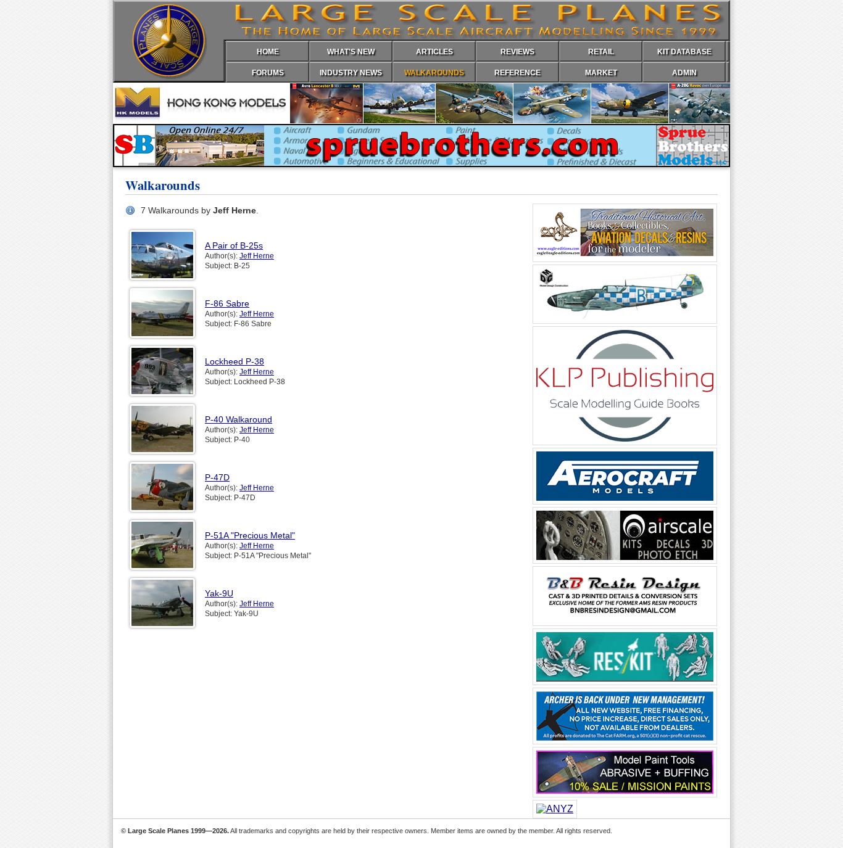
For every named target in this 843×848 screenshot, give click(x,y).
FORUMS (268, 72)
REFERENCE (517, 72)
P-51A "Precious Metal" (250, 535)
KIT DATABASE (684, 51)
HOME (268, 51)
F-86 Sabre (227, 303)
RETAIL (601, 51)
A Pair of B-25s (234, 245)
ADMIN (684, 72)
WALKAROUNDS (434, 72)
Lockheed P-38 (234, 361)
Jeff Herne (256, 256)
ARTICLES (434, 51)
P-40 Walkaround (238, 419)
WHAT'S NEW (351, 51)
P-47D (217, 477)
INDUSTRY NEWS (351, 72)
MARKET (601, 72)
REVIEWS (517, 51)
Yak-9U (219, 593)
